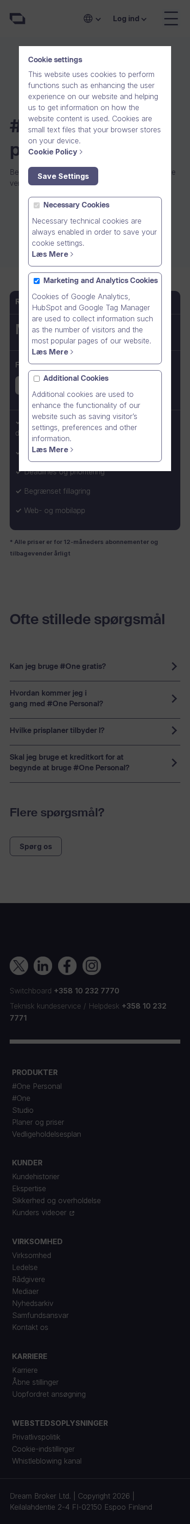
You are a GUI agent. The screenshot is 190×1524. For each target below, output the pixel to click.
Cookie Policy (52, 151)
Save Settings (63, 176)
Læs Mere (50, 254)
